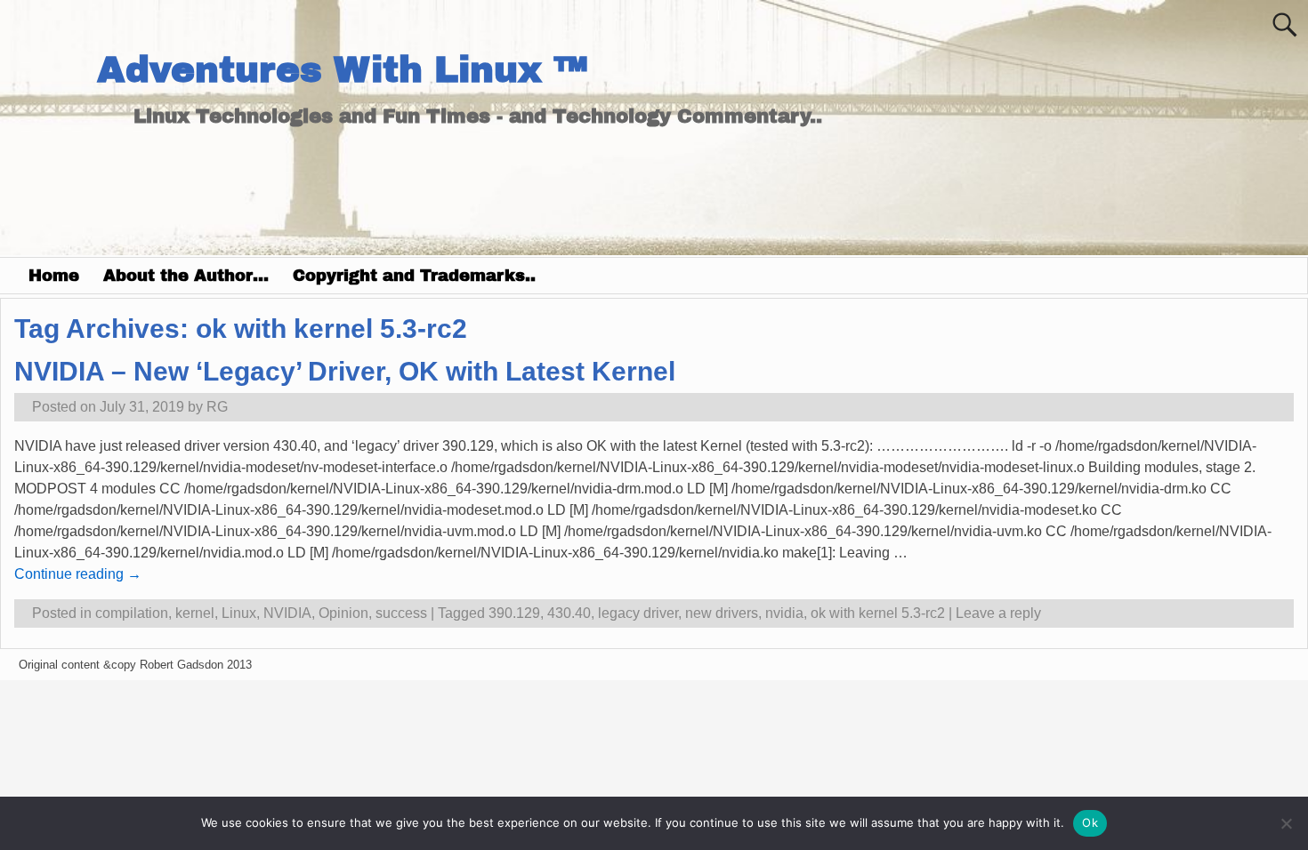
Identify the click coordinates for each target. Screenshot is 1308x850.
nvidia (784, 613)
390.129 (514, 613)
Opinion (343, 613)
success (401, 613)
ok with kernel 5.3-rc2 (878, 613)
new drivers (721, 613)
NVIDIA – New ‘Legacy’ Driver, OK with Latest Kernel (344, 371)
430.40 (569, 613)
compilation (131, 613)
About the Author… (186, 276)
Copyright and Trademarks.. (414, 276)
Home (53, 276)
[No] (1286, 823)
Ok (1090, 822)
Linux (239, 613)
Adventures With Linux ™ (342, 70)
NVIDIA (287, 613)
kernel (194, 613)
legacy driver (638, 613)
